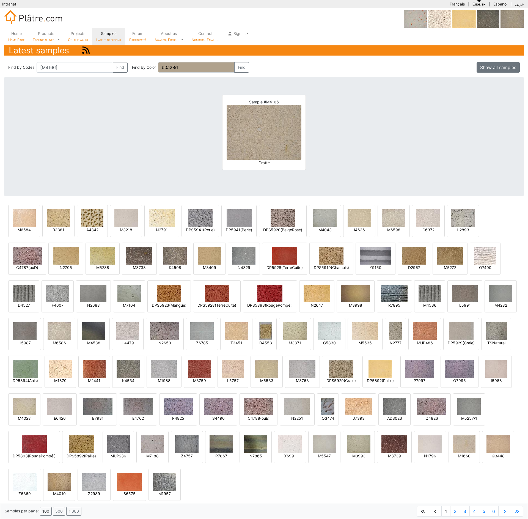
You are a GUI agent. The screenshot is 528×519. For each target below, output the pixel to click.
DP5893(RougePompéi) (34, 456)
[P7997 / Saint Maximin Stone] (419, 368)
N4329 (244, 267)
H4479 (128, 342)
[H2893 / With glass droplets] (463, 217)
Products (44, 36)
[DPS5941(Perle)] (200, 217)
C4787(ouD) (27, 267)
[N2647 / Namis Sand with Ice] (317, 293)
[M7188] (152, 443)
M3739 (394, 456)
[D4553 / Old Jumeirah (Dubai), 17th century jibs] (265, 330)
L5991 (465, 305)
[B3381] (58, 217)
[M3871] (295, 330)
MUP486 (425, 342)
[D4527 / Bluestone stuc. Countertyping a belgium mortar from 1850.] (24, 293)
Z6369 (24, 493)
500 (59, 511)
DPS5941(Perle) (200, 229)
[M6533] (266, 368)
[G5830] (329, 330)
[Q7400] (485, 255)
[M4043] (325, 217)
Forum (137, 36)
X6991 (290, 456)
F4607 (58, 305)
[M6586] (59, 330)
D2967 (414, 267)
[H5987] (25, 330)
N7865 (255, 456)
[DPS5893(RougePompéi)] (269, 293)
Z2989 (94, 493)
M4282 (500, 305)
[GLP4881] (488, 18)
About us (167, 36)
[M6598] (393, 217)
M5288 (102, 267)
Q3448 (498, 456)
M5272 (450, 267)
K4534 (128, 380)
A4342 (92, 229)
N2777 (396, 342)
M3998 (355, 305)
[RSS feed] (86, 50)
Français (457, 4)
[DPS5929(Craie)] (341, 368)
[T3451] (236, 330)
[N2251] (297, 406)
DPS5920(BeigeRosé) (282, 229)
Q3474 (328, 418)
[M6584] (24, 217)
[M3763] (302, 368)
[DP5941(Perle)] (239, 217)
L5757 (233, 380)
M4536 (429, 305)
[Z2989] (94, 481)
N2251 (297, 418)
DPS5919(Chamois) (331, 267)
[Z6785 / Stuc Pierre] (202, 330)
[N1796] (430, 443)
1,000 (74, 511)
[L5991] (465, 293)
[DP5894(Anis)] (25, 368)
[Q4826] (431, 406)
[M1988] (164, 368)
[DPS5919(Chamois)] (331, 255)
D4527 (24, 305)
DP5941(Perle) (239, 229)
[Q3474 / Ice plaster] (327, 406)
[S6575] (129, 481)
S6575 (129, 493)
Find (120, 67)
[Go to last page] (517, 511)
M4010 (59, 493)
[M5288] (102, 255)
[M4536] (430, 293)
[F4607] (57, 293)
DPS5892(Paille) (81, 456)
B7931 (98, 418)
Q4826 (431, 418)
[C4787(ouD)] (27, 255)
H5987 (24, 342)
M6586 (59, 342)
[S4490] (218, 406)
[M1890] (439, 18)
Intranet (9, 4)
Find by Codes (21, 67)
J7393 (359, 418)
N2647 (317, 305)
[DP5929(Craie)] (461, 330)
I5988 (496, 380)
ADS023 (394, 418)
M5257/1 (469, 418)
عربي (519, 4)
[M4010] (59, 481)
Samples (108, 36)
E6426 (60, 418)
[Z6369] (25, 481)
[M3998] (355, 293)
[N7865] (255, 443)
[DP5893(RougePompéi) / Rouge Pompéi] (34, 443)
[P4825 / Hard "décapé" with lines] (178, 406)
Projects (78, 36)
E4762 (138, 418)
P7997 (419, 380)
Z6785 (202, 342)
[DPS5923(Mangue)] (169, 293)
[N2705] (66, 255)
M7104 (129, 305)
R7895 (394, 305)
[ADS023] (394, 406)
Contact (205, 36)
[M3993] (358, 443)
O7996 (459, 380)
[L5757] (233, 368)
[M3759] (199, 368)
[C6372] (428, 217)
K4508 (175, 267)
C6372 (428, 229)
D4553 (265, 342)
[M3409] (209, 255)
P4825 (178, 418)
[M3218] (126, 217)
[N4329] (243, 255)
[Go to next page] (504, 511)
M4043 (325, 229)
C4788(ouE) (259, 418)
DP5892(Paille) (380, 380)
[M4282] (500, 293)
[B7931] (97, 406)
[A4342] (92, 217)
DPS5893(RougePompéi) (270, 305)
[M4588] (93, 330)
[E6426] (59, 406)
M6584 (24, 229)
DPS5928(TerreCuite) (216, 305)
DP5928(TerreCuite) (284, 267)
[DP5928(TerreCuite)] (284, 255)
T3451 (236, 342)
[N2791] (162, 217)
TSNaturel (496, 342)
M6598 (393, 229)
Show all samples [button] (498, 67)
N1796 (430, 456)
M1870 (60, 380)
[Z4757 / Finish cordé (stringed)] (187, 443)
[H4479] (127, 330)
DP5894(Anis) (25, 380)
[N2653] (164, 330)
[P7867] (221, 443)
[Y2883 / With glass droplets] (415, 18)
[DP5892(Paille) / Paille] (464, 18)
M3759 (199, 380)
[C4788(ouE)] (258, 406)
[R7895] (394, 293)
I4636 (359, 229)
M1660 (464, 456)
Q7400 (485, 267)
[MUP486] (425, 330)
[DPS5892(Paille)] (81, 443)
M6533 (266, 380)
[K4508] (175, 255)
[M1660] (464, 443)
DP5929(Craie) (461, 342)
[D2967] (414, 255)
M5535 (365, 342)
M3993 (358, 456)
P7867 (221, 456)
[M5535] (365, 330)
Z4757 (187, 456)
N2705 (66, 267)
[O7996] (459, 368)
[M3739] (394, 443)
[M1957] (164, 481)
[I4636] (359, 217)
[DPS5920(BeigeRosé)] (283, 217)
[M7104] (129, 293)
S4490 (218, 418)
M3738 (139, 267)
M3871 (295, 342)
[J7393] (358, 406)
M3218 (126, 229)
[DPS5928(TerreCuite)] (217, 293)
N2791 (162, 229)
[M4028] (24, 406)
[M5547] (324, 443)
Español (500, 4)
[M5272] (450, 255)
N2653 (164, 342)
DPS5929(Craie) (341, 380)
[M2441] (94, 368)
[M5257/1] (469, 406)
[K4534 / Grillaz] (128, 368)
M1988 (164, 380)
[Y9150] (375, 255)
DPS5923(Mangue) (169, 305)
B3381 (58, 229)
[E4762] (138, 406)
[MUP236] (118, 443)
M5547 (324, 456)
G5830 (329, 342)
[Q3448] (498, 443)
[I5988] (496, 368)
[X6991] (290, 443)
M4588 (93, 342)
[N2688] (93, 293)
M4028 (24, 418)
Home (16, 36)
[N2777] (395, 330)
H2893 (463, 229)
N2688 (93, 305)
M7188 (152, 456)
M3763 (302, 380)
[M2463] (512, 18)
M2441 (94, 380)
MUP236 (118, 456)
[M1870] (60, 368)
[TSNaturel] (496, 330)
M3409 (209, 267)
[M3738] (139, 255)
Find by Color (144, 67)
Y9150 (375, 267)
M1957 (164, 493)
